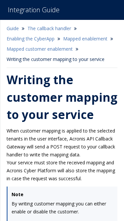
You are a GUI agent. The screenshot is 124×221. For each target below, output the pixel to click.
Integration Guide (34, 9)
